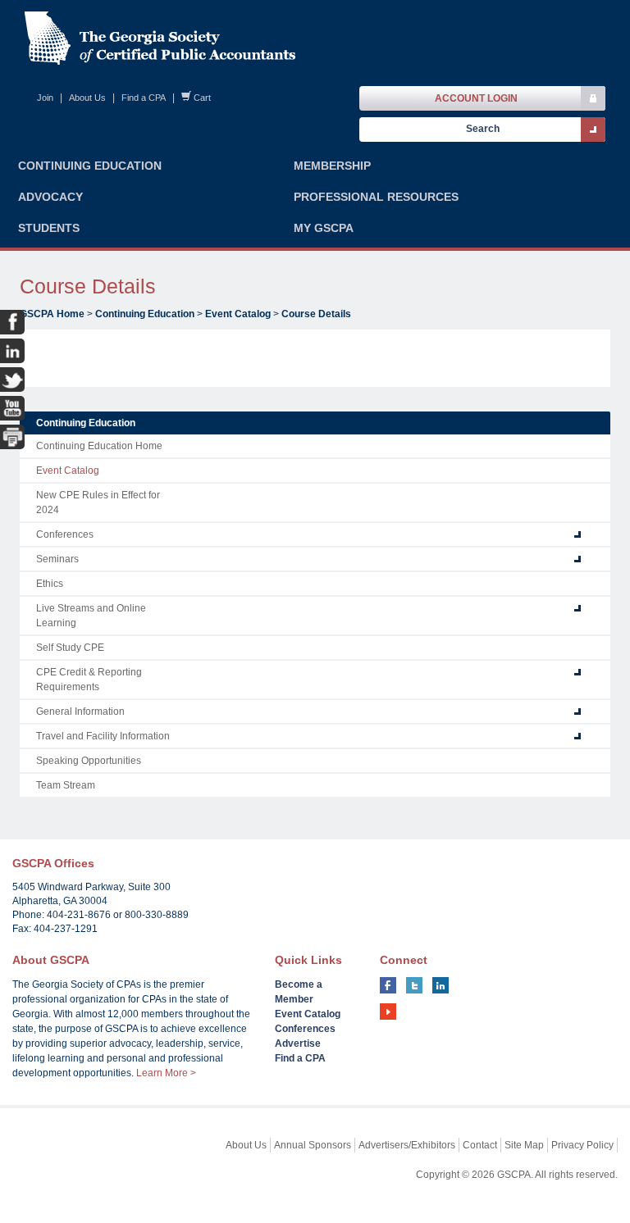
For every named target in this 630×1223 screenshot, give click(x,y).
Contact (480, 1145)
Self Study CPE (70, 647)
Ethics (49, 583)
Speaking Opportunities (88, 760)
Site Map (524, 1145)
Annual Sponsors (312, 1145)
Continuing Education (144, 314)
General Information (80, 711)
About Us (87, 97)
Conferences (65, 534)
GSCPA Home (52, 314)
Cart (202, 97)
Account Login (476, 98)
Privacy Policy (582, 1145)
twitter (414, 985)
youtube (388, 1011)
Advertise (298, 1043)
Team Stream (65, 785)
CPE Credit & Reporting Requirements (89, 679)
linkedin (440, 985)
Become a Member (298, 992)
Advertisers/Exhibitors (406, 1145)
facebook (388, 985)
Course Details (316, 314)
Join (45, 97)
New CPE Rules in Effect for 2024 (98, 502)
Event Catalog (238, 314)
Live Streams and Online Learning (91, 615)
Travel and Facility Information (103, 736)
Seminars (57, 559)
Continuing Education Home (99, 446)
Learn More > (166, 1073)
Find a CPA (143, 97)
